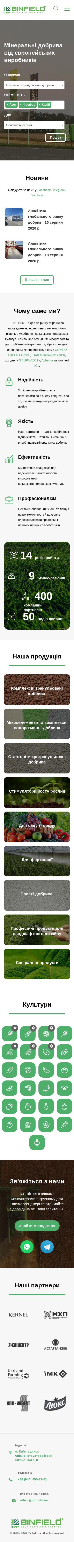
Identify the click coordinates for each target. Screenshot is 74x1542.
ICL (36, 365)
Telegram (58, 190)
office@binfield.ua (34, 1500)
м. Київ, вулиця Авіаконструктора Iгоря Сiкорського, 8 (33, 1456)
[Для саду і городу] (38, 841)
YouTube (37, 195)
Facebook (44, 190)
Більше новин (37, 280)
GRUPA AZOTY (29, 360)
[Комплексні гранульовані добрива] (38, 704)
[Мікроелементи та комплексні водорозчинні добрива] (38, 738)
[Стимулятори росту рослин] (38, 807)
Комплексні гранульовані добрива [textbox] (30, 85)
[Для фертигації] (38, 875)
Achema (47, 360)
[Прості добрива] (38, 909)
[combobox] (34, 85)
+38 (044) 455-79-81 (32, 1479)
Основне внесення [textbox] (19, 125)
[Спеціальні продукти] (38, 978)
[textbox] (53, 104)
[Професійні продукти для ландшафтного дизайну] (38, 944)
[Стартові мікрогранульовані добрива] (38, 772)
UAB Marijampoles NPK (48, 355)
